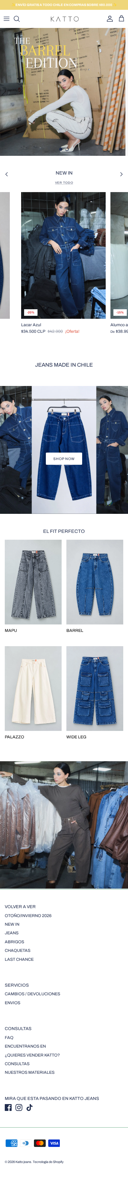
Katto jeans (23, 1162)
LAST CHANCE (19, 959)
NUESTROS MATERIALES (29, 1072)
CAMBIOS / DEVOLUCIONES (32, 994)
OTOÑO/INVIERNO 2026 (28, 915)
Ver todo (64, 182)
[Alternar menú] (6, 18)
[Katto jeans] (64, 19)
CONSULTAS (17, 1064)
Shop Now (64, 459)
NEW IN (12, 924)
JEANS (11, 933)
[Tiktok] (29, 1107)
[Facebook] (8, 1107)
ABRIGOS (14, 942)
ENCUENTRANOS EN (25, 1046)
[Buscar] (19, 18)
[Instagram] (18, 1107)
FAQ (9, 1037)
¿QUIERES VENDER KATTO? (32, 1055)
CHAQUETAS (17, 950)
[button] (61, 149)
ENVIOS (12, 1003)
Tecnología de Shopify (48, 1162)
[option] (64, 92)
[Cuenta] (108, 18)
